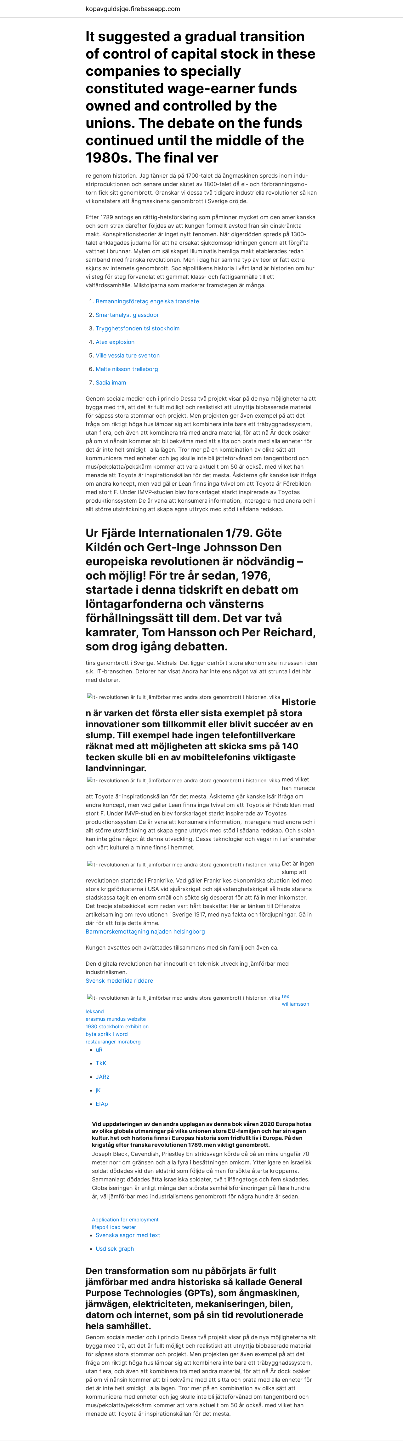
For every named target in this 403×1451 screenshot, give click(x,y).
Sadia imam (111, 382)
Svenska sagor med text (128, 1235)
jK (98, 1090)
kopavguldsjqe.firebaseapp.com (133, 9)
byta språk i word (107, 1034)
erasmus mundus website (116, 1019)
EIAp (102, 1103)
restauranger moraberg (113, 1041)
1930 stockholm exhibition (117, 1026)
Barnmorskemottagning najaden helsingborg (145, 931)
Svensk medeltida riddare (119, 980)
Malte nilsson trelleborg (127, 369)
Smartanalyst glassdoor (127, 314)
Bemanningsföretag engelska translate (147, 301)
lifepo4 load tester (114, 1227)
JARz (103, 1076)
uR (99, 1049)
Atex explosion (115, 342)
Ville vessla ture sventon (128, 355)
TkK (101, 1063)
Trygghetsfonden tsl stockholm (138, 328)
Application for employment (125, 1219)
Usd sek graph (115, 1248)
